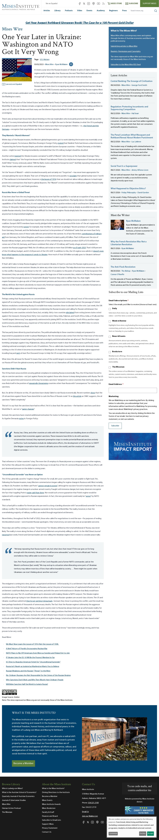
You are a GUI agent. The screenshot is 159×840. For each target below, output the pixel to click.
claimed (13, 160)
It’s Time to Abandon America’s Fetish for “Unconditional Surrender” (33, 662)
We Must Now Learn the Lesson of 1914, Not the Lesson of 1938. (32, 644)
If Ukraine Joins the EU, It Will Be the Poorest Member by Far (30, 658)
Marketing (114, 396)
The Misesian (118, 367)
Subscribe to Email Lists (51, 820)
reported (5, 535)
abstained (70, 313)
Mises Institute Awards (51, 804)
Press (124, 11)
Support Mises (149, 4)
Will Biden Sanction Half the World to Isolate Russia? (27, 684)
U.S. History (44, 60)
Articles (46, 11)
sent (18, 353)
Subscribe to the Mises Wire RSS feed (126, 65)
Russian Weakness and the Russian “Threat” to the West (28, 671)
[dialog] (132, 827)
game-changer (28, 409)
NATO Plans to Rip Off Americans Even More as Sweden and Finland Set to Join (38, 653)
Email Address (116, 384)
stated (61, 143)
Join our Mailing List (90, 816)
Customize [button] (113, 833)
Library (57, 11)
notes (21, 419)
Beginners (113, 11)
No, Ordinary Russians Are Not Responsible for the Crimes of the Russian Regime (38, 675)
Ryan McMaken (61, 65)
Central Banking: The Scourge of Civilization (131, 81)
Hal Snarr (135, 114)
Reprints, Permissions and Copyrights (126, 51)
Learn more (113, 409)
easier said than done (35, 493)
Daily (114, 309)
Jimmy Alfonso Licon (140, 170)
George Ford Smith (139, 85)
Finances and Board (50, 816)
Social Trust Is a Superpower (124, 166)
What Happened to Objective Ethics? (128, 189)
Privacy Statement (50, 828)
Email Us (85, 812)
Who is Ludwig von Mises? (12, 788)
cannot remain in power (47, 486)
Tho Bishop (125, 271)
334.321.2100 (93, 803)
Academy (101, 11)
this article (77, 396)
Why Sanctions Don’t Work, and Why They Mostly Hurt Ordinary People (34, 680)
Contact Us (46, 832)
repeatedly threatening (38, 383)
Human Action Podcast (11, 808)
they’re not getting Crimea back (39, 601)
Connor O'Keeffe (117, 275)
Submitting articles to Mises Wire (124, 46)
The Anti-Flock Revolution (123, 267)
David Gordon (143, 193)
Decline (142, 833)
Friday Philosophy (128, 193)
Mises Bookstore (48, 808)
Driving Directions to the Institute (56, 792)
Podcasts (69, 11)
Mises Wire (12, 29)
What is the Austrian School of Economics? (19, 792)
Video (79, 11)
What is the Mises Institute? (53, 788)
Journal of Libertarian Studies (14, 800)
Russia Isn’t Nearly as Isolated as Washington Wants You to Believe (32, 667)
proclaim (73, 176)
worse (88, 496)
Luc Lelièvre (136, 142)
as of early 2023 (79, 248)
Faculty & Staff (48, 812)
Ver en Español (51, 4)
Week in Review (119, 321)
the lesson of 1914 (48, 179)
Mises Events (47, 800)
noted (26, 227)
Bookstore (117, 352)
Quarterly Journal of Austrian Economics (18, 796)
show (93, 393)
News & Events (118, 336)
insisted (18, 156)
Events (89, 11)
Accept (150, 833)
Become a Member (23, 763)
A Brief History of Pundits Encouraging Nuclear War (26, 649)
